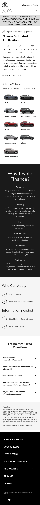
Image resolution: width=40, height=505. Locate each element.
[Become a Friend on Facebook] (5, 499)
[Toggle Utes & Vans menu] (32, 454)
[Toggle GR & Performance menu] (32, 461)
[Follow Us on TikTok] (14, 499)
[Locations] (9, 11)
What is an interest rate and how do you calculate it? (17, 367)
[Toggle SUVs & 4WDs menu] (32, 446)
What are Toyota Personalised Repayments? (12, 358)
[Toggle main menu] (36, 11)
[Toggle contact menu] (32, 468)
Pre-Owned (11, 468)
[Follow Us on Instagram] (9, 499)
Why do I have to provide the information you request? (13, 392)
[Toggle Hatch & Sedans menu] (32, 439)
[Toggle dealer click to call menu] (4, 11)
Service (8, 475)
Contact (9, 483)
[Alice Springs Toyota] (5, 4)
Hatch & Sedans (10, 88)
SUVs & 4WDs (30, 88)
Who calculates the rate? (12, 375)
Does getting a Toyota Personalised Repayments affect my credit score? (16, 383)
